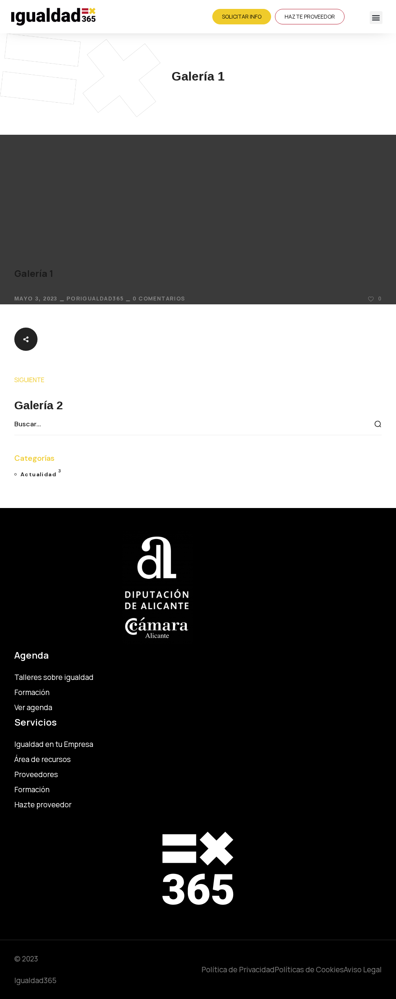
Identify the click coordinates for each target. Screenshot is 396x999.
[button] (376, 17)
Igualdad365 (102, 298)
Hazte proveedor (43, 805)
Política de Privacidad (238, 970)
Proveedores (36, 774)
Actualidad (40, 473)
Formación (32, 789)
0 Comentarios (159, 298)
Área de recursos (42, 759)
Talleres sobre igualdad (54, 677)
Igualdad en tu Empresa (53, 744)
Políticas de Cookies (309, 970)
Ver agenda (33, 707)
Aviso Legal (363, 970)
